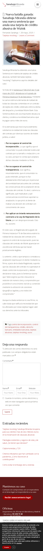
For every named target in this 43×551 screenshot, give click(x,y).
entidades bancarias (21, 329)
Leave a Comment (26, 35)
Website (32, 388)
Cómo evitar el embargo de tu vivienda (18, 465)
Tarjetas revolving (10, 35)
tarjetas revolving (20, 332)
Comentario (8, 361)
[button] (37, 4)
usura (29, 332)
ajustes (19, 543)
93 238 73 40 (17, 514)
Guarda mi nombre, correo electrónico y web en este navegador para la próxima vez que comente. (21, 401)
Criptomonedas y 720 (11, 448)
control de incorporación (22, 324)
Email (19, 388)
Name (6, 388)
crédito (22, 327)
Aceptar (6, 547)
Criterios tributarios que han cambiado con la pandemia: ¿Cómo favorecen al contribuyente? (21, 456)
